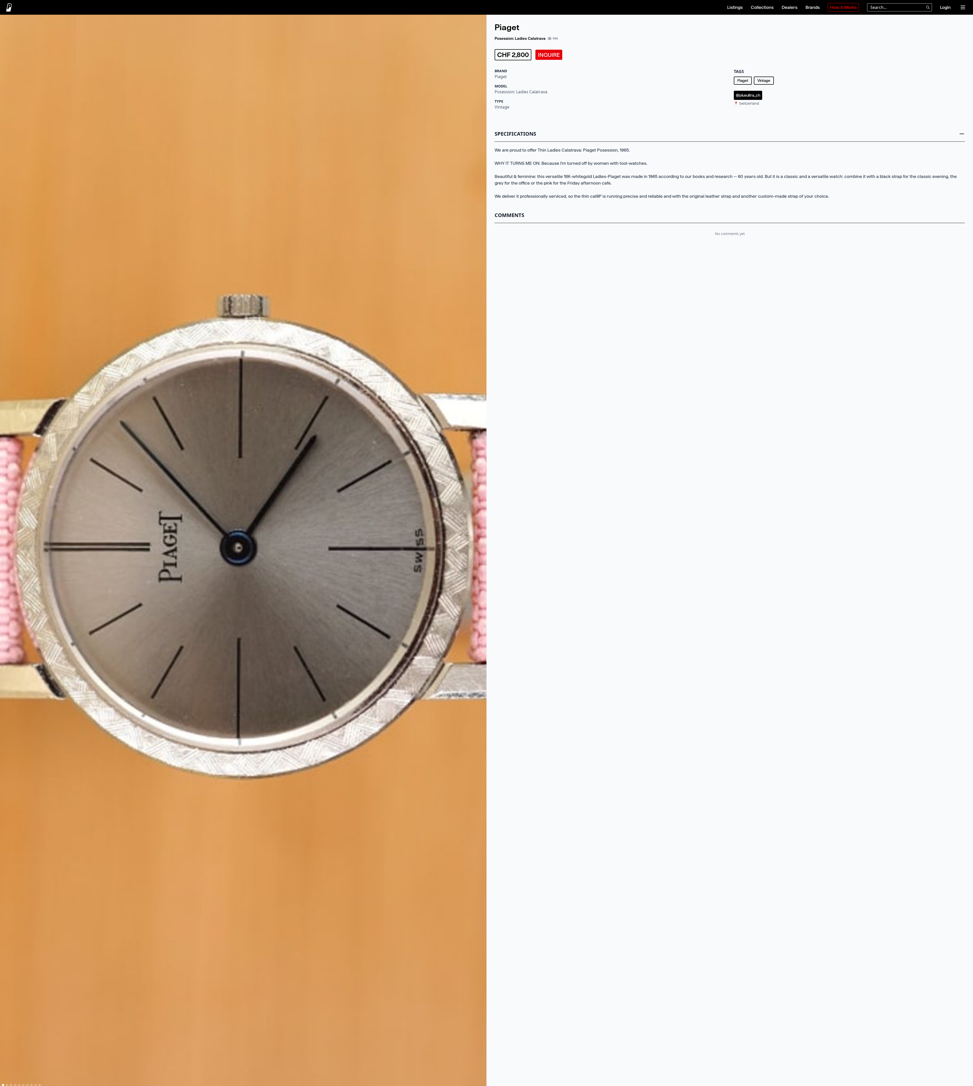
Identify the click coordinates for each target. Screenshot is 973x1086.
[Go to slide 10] (40, 1085)
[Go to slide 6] (23, 1085)
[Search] (928, 7)
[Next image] (480, 551)
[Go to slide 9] (35, 1085)
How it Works (843, 7)
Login (945, 7)
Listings (735, 7)
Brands (813, 7)
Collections (762, 7)
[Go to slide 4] (15, 1085)
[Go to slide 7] (27, 1085)
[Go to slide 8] (31, 1085)
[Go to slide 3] (11, 1085)
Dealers (789, 7)
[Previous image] (6, 551)
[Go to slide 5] (19, 1085)
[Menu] (963, 7)
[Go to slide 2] (7, 1085)
